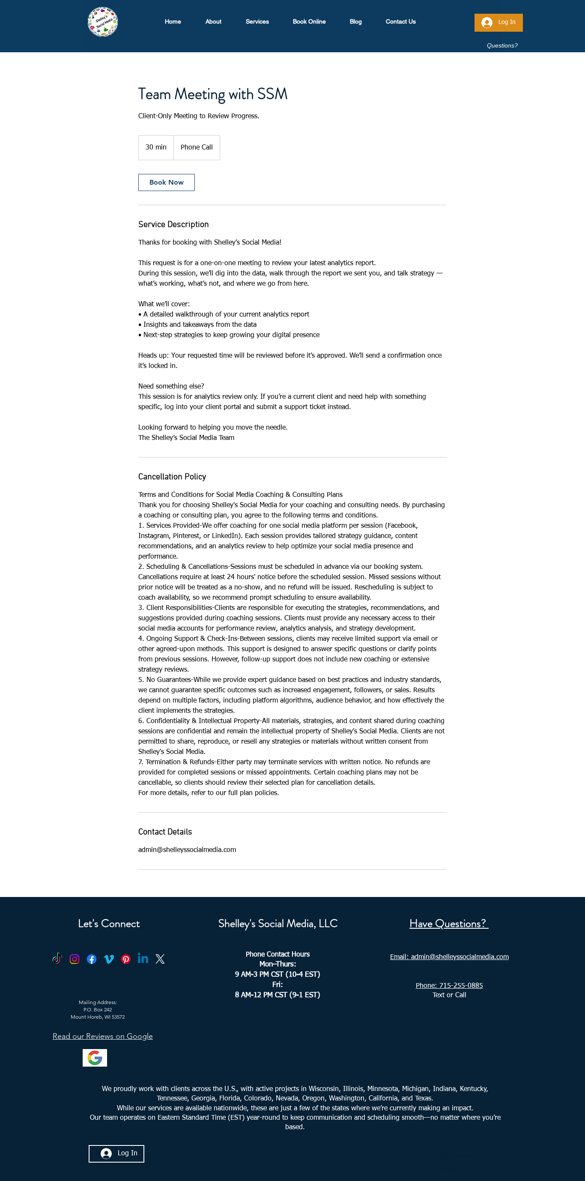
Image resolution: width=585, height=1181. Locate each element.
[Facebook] (91, 959)
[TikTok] (57, 959)
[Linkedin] (143, 959)
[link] (166, 182)
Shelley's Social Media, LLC (278, 923)
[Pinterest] (125, 959)
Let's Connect (109, 923)
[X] (160, 959)
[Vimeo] (108, 959)
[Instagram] (74, 959)
